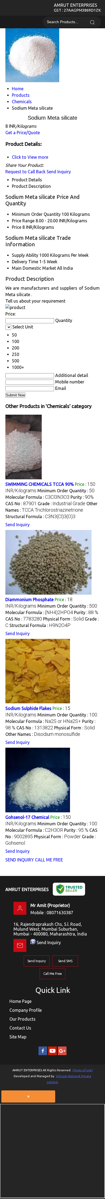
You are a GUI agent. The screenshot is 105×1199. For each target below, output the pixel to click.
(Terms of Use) (82, 1070)
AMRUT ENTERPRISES (77, 7)
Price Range (23, 220)
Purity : (82, 497)
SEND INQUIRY (19, 859)
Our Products (22, 1019)
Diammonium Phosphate (29, 599)
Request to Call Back (25, 171)
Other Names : (42, 734)
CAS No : (21, 503)
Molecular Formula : (37, 497)
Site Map (17, 1036)
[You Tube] (52, 1054)
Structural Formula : (40, 516)
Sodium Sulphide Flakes (28, 708)
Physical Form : (63, 618)
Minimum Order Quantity (36, 214)
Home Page (20, 1001)
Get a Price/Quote (22, 132)
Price (16, 227)
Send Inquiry (59, 171)
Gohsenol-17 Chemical (27, 817)
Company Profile (25, 1010)
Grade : (61, 503)
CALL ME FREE (49, 859)
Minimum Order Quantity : (65, 490)
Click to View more (30, 157)
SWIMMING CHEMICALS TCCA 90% (39, 484)
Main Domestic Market (34, 268)
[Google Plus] (62, 1054)
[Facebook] (43, 1054)
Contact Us (20, 1027)
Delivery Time (25, 261)
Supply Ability (25, 255)
